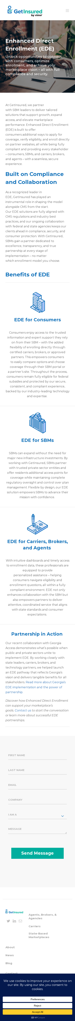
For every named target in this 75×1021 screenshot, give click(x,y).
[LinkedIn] (14, 921)
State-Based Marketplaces (39, 935)
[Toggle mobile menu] (68, 10)
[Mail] (20, 921)
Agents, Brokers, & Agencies (43, 916)
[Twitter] (8, 921)
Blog (8, 963)
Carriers (35, 926)
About (10, 947)
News (9, 955)
